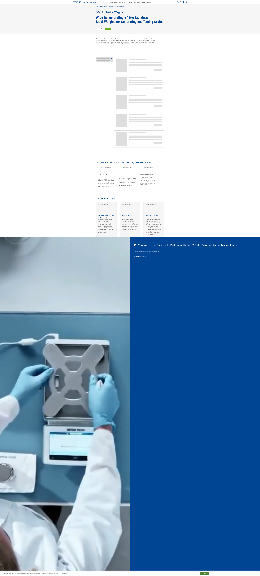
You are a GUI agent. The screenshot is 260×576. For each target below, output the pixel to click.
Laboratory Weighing (103, 6)
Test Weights (111, 6)
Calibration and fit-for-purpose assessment (144, 253)
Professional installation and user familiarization (145, 251)
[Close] (257, 573)
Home (97, 6)
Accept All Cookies (205, 573)
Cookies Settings (194, 573)
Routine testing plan (139, 256)
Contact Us (149, 2)
